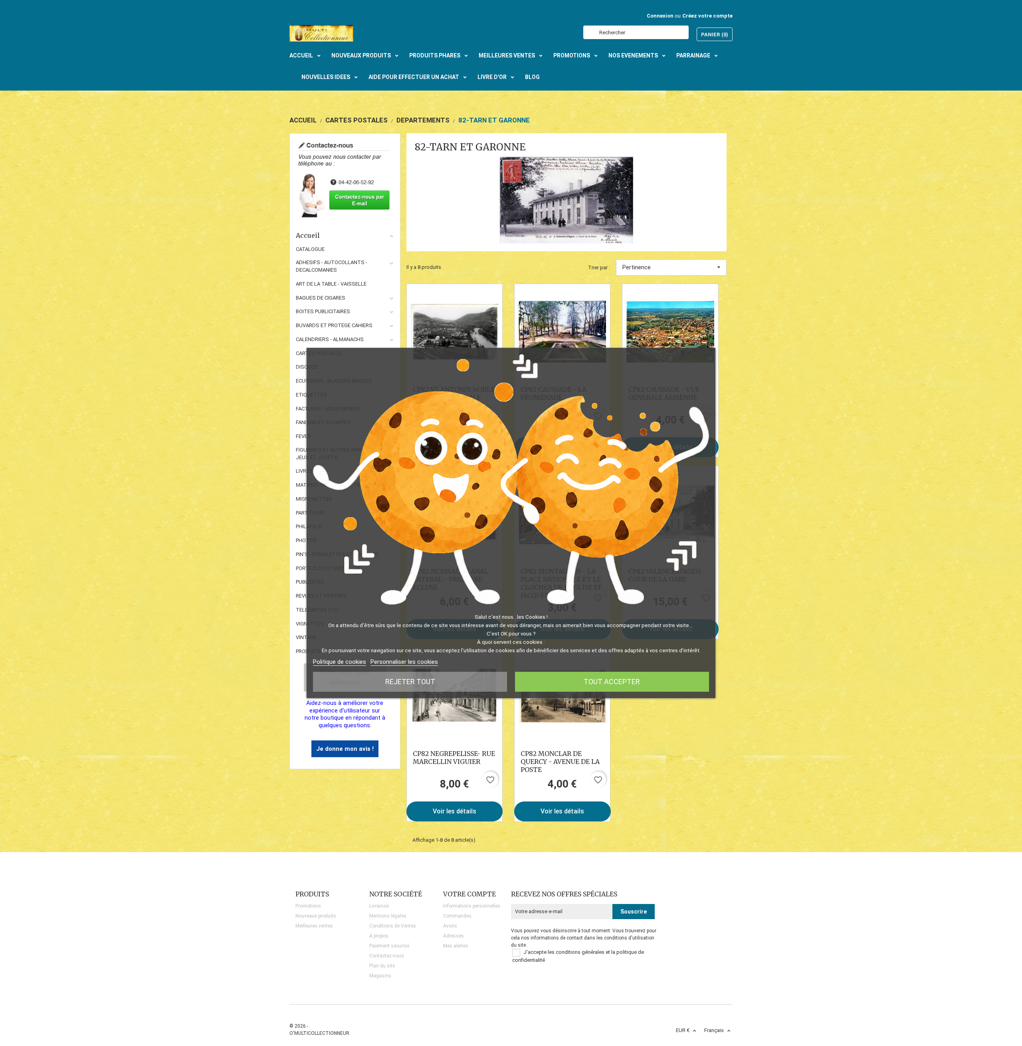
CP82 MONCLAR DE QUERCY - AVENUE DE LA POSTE (560, 762)
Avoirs (450, 926)
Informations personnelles (471, 906)
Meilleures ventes (314, 926)
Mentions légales (387, 916)
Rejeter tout (410, 681)
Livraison (379, 906)
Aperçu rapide (454, 331)
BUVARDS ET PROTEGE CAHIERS (334, 325)
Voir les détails (454, 811)
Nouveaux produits (315, 916)
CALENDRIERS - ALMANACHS (330, 339)
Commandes (457, 916)
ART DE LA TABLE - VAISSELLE (331, 284)
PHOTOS (306, 540)
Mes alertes (455, 946)
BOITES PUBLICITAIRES (323, 311)
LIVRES (304, 471)
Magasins (380, 976)
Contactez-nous (386, 956)
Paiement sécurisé (389, 946)
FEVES (303, 436)
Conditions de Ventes (392, 926)
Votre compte (469, 894)
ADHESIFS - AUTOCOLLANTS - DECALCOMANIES (331, 266)
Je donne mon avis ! (345, 748)
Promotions (308, 906)
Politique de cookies (339, 661)
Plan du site (382, 966)
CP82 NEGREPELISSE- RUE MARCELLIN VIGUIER (454, 758)
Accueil (308, 235)
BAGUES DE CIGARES (320, 298)
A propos (378, 936)
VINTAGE (306, 637)
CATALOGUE (310, 249)
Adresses (453, 936)
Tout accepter (612, 681)
